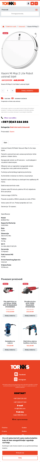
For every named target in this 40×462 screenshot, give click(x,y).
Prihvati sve (20, 453)
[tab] (5, 143)
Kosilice (24, 427)
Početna (4, 427)
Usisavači (22, 26)
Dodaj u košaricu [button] (10, 315)
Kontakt (4, 435)
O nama (4, 431)
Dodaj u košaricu (27, 91)
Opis (5, 142)
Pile (23, 435)
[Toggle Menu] (36, 9)
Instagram (22, 380)
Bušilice (24, 431)
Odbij (20, 458)
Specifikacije (5, 214)
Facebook (22, 374)
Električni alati (11, 26)
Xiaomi (12, 132)
